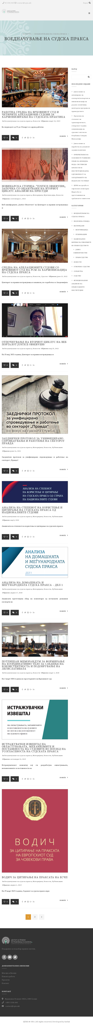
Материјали (38, 195)
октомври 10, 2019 (18, 759)
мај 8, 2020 (14, 520)
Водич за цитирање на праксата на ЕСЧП (35, 877)
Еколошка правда (81, 221)
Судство (44, 276)
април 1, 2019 (16, 885)
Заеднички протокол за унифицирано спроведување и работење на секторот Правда (33, 441)
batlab (67, 1022)
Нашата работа (8, 976)
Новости (36, 121)
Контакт (5, 983)
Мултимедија (49, 195)
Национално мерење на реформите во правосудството (81, 242)
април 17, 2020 (16, 593)
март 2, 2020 (54, 673)
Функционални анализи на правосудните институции (80, 285)
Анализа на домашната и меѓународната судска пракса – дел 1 (32, 584)
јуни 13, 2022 (62, 276)
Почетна (27, 34)
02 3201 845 (9, 3)
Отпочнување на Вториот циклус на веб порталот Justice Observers (34, 343)
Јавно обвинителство (80, 251)
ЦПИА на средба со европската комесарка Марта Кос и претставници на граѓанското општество (81, 192)
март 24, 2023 (54, 121)
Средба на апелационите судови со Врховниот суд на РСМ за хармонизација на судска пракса (34, 270)
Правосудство (82, 257)
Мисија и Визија (9, 973)
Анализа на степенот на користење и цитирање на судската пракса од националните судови (32, 510)
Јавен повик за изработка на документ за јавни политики (81, 147)
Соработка (78, 271)
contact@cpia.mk (24, 3)
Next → (41, 917)
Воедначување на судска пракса (51, 34)
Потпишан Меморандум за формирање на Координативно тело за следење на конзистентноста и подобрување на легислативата (33, 665)
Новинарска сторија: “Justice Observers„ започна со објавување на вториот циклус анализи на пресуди (34, 189)
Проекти (6, 980)
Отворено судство (82, 267)
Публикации (57, 447)
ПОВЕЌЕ (63, 136)
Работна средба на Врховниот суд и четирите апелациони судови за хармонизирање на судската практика (33, 115)
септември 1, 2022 (18, 199)
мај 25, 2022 (54, 349)
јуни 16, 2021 (15, 451)
